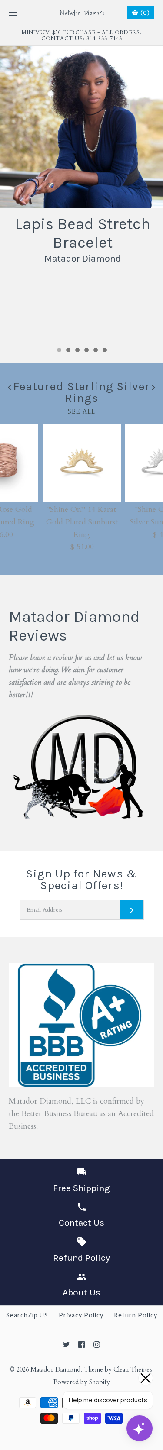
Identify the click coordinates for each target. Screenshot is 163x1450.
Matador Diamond (55, 1370)
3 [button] (77, 350)
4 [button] (86, 350)
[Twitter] (66, 1344)
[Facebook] (81, 1344)
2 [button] (67, 350)
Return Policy (135, 1315)
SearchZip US (27, 1315)
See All (81, 412)
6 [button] (104, 350)
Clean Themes (132, 1370)
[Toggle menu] (13, 13)
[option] (81, 157)
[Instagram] (96, 1344)
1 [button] (58, 350)
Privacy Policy (81, 1315)
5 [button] (95, 350)
